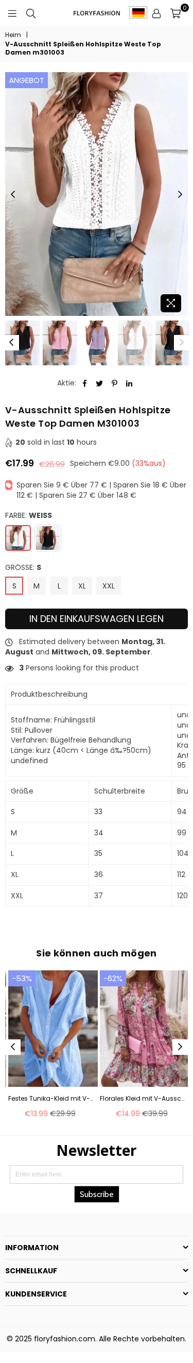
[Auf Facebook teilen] (85, 383)
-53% (22, 978)
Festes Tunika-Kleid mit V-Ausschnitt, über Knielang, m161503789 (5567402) (51, 1099)
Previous (13, 195)
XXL (108, 586)
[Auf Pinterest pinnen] (114, 383)
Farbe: (28, 515)
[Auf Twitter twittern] (99, 383)
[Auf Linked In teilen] (129, 383)
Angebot (26, 80)
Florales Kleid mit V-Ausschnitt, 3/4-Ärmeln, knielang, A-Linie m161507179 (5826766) (142, 1099)
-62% (112, 978)
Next (180, 195)
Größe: (23, 568)
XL (82, 586)
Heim (13, 35)
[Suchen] (31, 13)
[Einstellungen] (156, 13)
